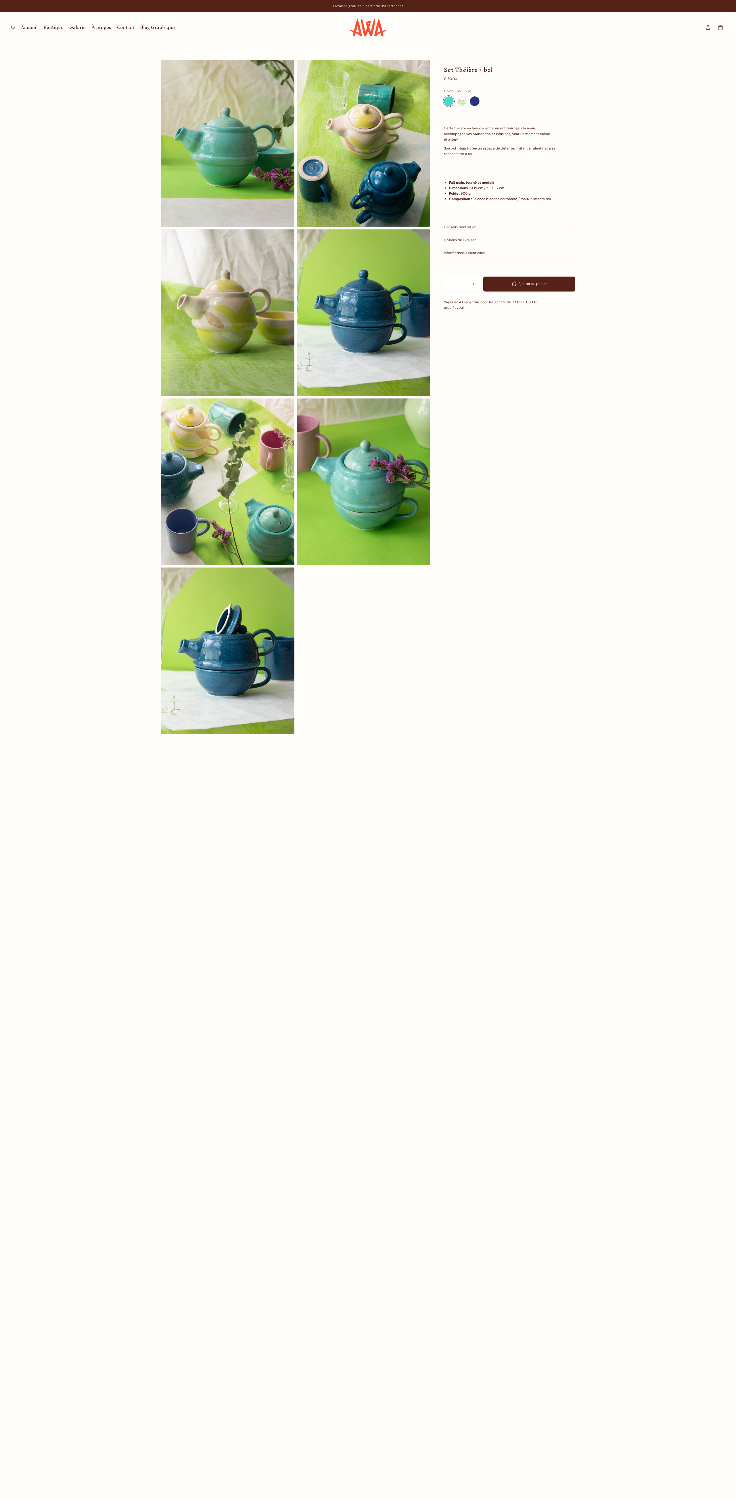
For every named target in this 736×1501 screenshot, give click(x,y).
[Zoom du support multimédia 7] (227, 651)
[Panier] (720, 27)
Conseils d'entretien (460, 227)
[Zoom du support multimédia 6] (363, 481)
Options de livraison (460, 240)
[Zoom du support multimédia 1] (227, 143)
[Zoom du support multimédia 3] (227, 312)
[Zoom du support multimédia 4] (363, 312)
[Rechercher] (13, 27)
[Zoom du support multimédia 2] (363, 143)
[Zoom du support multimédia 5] (227, 481)
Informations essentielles (464, 253)
